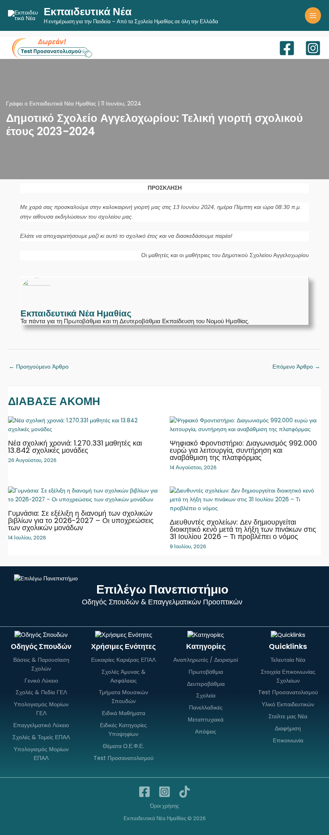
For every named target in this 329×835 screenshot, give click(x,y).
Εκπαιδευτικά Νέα (88, 11)
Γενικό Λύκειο (41, 681)
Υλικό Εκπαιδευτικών (288, 704)
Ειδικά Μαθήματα (123, 713)
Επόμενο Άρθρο (296, 367)
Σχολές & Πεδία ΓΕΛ (41, 692)
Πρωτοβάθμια (206, 672)
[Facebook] (287, 48)
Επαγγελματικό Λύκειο (41, 725)
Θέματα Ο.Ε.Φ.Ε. (123, 746)
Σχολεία (205, 695)
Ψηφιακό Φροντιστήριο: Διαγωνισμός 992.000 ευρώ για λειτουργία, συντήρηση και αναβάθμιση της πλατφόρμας (243, 450)
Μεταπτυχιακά (205, 719)
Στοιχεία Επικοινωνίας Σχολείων (288, 676)
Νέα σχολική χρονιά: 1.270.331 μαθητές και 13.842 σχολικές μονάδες (75, 446)
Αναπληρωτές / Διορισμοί (205, 660)
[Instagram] (313, 48)
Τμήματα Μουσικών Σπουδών (123, 696)
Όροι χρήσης (164, 806)
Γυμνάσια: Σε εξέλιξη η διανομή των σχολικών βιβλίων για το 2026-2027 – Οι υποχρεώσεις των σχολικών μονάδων (81, 520)
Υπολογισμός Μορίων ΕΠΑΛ (41, 753)
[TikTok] (185, 792)
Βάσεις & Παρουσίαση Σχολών (41, 664)
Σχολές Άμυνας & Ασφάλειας (124, 676)
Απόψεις (205, 732)
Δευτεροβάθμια (206, 684)
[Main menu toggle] (313, 15)
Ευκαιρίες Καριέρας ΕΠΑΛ (123, 660)
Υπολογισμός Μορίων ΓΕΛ (41, 708)
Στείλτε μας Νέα (287, 716)
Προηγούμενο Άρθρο (39, 367)
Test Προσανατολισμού (123, 758)
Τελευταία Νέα (287, 660)
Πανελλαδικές (206, 707)
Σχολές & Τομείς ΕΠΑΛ (41, 737)
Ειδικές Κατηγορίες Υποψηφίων (123, 729)
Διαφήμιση (288, 728)
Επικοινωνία (288, 740)
